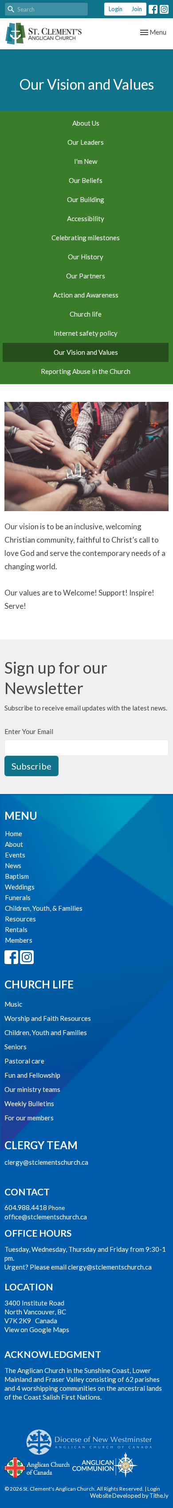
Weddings (20, 887)
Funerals (18, 897)
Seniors (15, 1047)
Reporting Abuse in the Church (85, 371)
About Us (85, 123)
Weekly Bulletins (29, 1103)
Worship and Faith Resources (47, 1018)
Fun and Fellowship (32, 1075)
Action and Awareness (85, 295)
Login (115, 8)
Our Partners (85, 276)
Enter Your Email (28, 731)
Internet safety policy (86, 333)
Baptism (17, 876)
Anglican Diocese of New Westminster (92, 1438)
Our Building (85, 199)
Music (13, 1004)
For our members (29, 1118)
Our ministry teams (32, 1089)
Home (13, 833)
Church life (86, 314)
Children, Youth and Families (45, 1032)
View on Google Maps (36, 1329)
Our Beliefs (85, 180)
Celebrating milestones (85, 238)
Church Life (39, 984)
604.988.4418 (25, 1207)
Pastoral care (24, 1061)
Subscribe (31, 766)
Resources (20, 919)
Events (15, 855)
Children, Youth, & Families (44, 908)
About (14, 844)
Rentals (16, 929)
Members (18, 940)
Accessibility (85, 218)
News (13, 865)
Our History (85, 257)
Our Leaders (85, 142)
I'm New (85, 161)
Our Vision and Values (86, 352)
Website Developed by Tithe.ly (129, 1495)
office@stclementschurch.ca (45, 1217)
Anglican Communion (105, 1464)
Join (136, 8)
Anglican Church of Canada (37, 1466)
